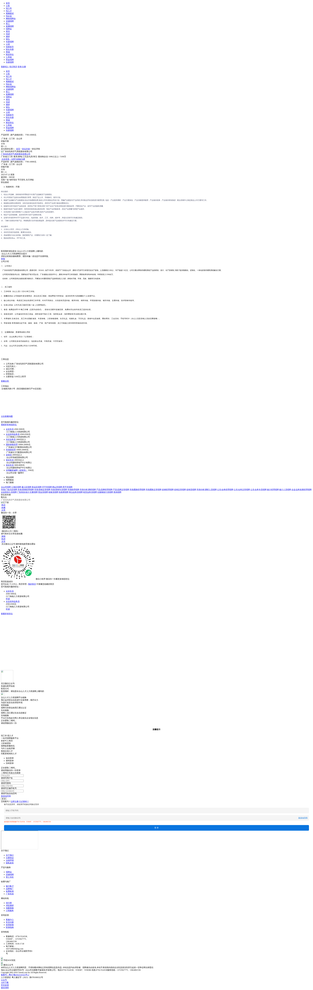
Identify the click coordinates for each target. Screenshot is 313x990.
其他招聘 (117, 492)
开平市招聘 (47, 487)
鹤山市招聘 (57, 487)
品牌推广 (10, 889)
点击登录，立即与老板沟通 (13, 159)
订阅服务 (10, 911)
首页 (8, 3)
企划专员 (10, 429)
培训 (8, 34)
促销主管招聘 (180, 490)
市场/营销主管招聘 (42, 490)
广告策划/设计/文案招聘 (27, 492)
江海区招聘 (16, 487)
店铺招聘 (10, 21)
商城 (8, 52)
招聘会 (9, 29)
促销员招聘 (191, 490)
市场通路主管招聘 (153, 490)
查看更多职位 (7, 614)
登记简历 (13, 67)
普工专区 (10, 877)
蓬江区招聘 (26, 487)
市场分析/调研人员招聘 (207, 490)
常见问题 (10, 922)
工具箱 (9, 57)
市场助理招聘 (73, 490)
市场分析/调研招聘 (88, 490)
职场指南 (10, 927)
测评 (8, 36)
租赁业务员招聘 (90, 492)
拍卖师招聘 (63, 492)
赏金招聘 (10, 60)
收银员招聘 (53, 492)
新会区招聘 (37, 487)
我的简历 (32, 584)
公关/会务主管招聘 (242, 490)
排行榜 (9, 903)
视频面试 (10, 13)
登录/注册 (22, 67)
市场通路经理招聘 (137, 490)
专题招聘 (10, 42)
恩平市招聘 (67, 487)
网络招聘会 (11, 18)
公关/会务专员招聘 (258, 490)
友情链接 (10, 925)
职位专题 (10, 49)
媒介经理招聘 (273, 490)
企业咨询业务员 (13, 434)
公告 (8, 6)
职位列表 (26, 149)
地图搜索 (10, 908)
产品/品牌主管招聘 (121, 490)
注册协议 (10, 858)
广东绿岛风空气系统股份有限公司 (15, 154)
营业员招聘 (43, 492)
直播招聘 (10, 26)
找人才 (9, 11)
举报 (3, 259)
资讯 (8, 31)
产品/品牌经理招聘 (104, 490)
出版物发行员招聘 (105, 492)
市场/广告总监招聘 (9, 490)
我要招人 (5, 67)
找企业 (9, 16)
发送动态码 (6, 796)
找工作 (9, 8)
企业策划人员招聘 (9, 492)
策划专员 (10, 460)
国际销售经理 (12, 445)
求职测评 (10, 905)
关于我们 (10, 855)
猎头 (8, 39)
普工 (8, 24)
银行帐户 (10, 886)
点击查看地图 (7, 416)
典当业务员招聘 (76, 492)
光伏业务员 (11, 439)
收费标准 (10, 891)
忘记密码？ (24, 801)
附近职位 (10, 54)
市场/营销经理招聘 (26, 490)
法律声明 (10, 860)
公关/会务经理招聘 (225, 490)
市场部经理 (11, 450)
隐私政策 (10, 863)
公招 (8, 44)
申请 (8, 599)
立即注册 (15, 801)
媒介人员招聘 (285, 490)
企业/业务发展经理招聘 (301, 490)
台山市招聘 (6, 487)
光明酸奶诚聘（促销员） (16, 470)
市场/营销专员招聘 (59, 490)
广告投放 (10, 894)
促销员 (9, 455)
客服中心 (10, 920)
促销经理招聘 (168, 490)
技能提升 (10, 47)
